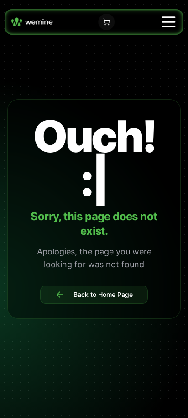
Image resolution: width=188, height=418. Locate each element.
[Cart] (106, 22)
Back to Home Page (103, 294)
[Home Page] (31, 21)
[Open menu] (169, 22)
